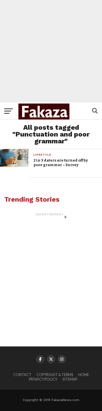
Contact (22, 374)
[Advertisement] (51, 51)
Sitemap (69, 379)
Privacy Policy (43, 379)
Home (83, 374)
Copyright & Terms (55, 374)
